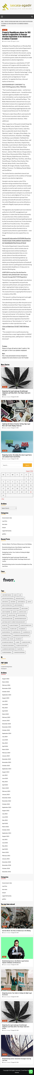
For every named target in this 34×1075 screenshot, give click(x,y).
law (20, 595)
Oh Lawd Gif (18, 638)
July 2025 (5, 701)
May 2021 (5, 846)
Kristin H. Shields (7, 41)
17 (3, 488)
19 (12, 488)
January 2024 (6, 756)
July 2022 (5, 813)
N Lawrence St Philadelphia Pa (21, 635)
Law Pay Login (22, 611)
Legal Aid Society (6, 530)
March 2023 (5, 788)
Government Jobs (7, 518)
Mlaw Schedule (6, 632)
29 (26, 492)
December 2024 (6, 723)
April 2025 (5, 711)
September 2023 (6, 768)
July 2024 (5, 736)
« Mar (2, 499)
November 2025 (6, 688)
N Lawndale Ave (16, 632)
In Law (15, 595)
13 (17, 485)
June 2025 (5, 704)
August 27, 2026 (15, 427)
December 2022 (6, 797)
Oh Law (11, 638)
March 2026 (5, 682)
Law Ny (29, 601)
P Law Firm (19, 649)
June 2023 (5, 778)
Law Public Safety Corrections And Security (13, 622)
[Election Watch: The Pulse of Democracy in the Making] (17, 918)
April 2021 (5, 849)
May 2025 (5, 707)
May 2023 (5, 781)
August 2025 (5, 698)
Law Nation (5, 601)
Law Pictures (11, 615)
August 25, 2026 (15, 458)
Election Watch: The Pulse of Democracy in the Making (16, 544)
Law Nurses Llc (21, 601)
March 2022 (5, 826)
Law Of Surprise (6, 611)
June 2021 (5, 842)
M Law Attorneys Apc (25, 625)
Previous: (15, 348)
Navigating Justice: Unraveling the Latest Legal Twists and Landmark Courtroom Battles (17, 456)
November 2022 (6, 801)
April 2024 (5, 746)
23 (30, 488)
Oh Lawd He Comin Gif (7, 642)
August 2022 (5, 810)
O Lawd (17, 642)
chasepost (4, 668)
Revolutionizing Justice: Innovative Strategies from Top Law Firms (17, 565)
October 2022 (6, 804)
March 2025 (5, 714)
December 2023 (6, 759)
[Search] (32, 16)
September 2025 (6, 694)
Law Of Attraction (7, 605)
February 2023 (6, 791)
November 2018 (6, 865)
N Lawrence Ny (26, 632)
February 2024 (6, 752)
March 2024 (5, 749)
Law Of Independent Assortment (10, 608)
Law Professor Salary (20, 618)
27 (17, 492)
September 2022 (6, 807)
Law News (12, 601)
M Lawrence (22, 628)
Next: (15, 356)
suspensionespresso (6, 666)
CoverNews (24, 1070)
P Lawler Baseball (6, 652)
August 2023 (5, 772)
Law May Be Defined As (7, 598)
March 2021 (5, 852)
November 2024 (6, 727)
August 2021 (5, 836)
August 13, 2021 (15, 41)
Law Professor (21, 615)
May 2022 (5, 820)
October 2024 (6, 730)
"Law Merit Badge (6, 595)
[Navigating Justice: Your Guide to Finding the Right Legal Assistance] (17, 980)
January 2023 (6, 794)
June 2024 (5, 740)
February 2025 (6, 717)
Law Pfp (4, 615)
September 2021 (6, 833)
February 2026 (6, 685)
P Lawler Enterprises (19, 652)
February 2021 (6, 855)
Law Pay (15, 611)
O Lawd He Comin (26, 642)
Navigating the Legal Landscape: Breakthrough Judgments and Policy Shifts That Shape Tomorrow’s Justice (16, 393)
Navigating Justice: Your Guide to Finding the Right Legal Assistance (16, 553)
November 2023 (6, 762)
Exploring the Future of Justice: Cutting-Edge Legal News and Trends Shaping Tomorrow (16, 425)
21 (21, 488)
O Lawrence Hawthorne (8, 649)
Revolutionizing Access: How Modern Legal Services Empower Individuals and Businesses (16, 548)
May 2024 (5, 743)
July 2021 (5, 839)
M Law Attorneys (13, 625)
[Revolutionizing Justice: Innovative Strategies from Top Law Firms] (17, 1046)
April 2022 (5, 823)
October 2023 (6, 765)
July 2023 (5, 775)
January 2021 (6, 858)
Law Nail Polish (20, 598)
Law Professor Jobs (7, 618)
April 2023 (5, 785)
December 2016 (6, 871)
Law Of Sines (24, 608)
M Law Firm (5, 628)
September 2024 (6, 733)
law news (5, 30)
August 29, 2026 (15, 396)
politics (4, 534)
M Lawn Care (13, 628)
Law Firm (4, 521)
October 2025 (6, 691)
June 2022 (5, 817)
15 (26, 485)
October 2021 (6, 830)
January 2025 (6, 720)
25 (8, 492)
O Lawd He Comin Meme (8, 645)
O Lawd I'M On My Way (21, 645)
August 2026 (5, 678)
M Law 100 (4, 625)
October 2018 (6, 868)
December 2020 (6, 862)
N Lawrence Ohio (6, 635)
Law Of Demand (18, 605)
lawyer (4, 527)
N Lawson (4, 638)
